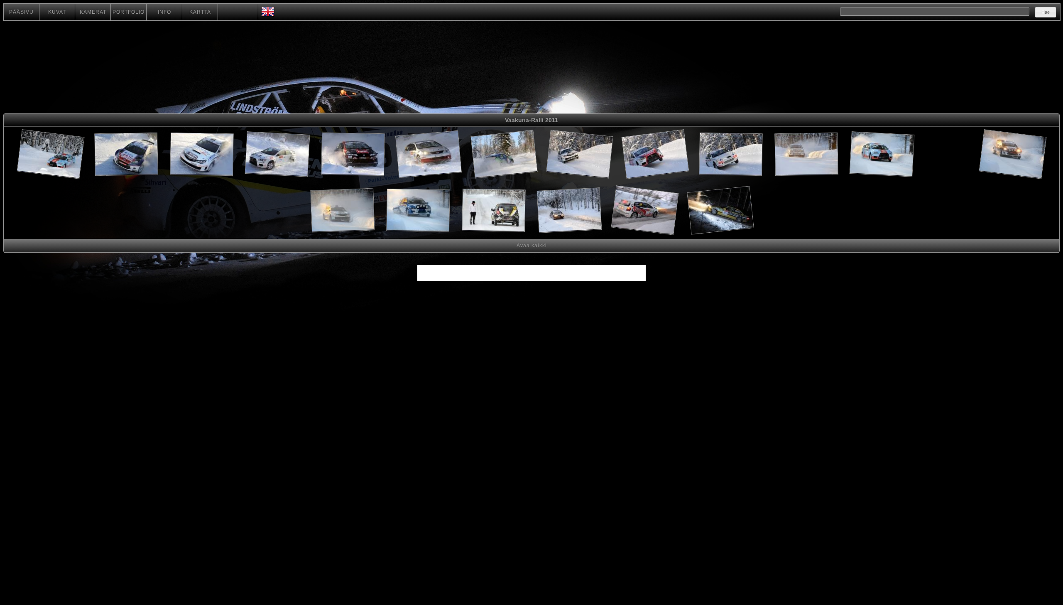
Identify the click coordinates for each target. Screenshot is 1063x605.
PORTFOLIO (129, 12)
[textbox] (934, 11)
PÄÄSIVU (21, 12)
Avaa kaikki (532, 245)
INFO (164, 12)
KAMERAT (93, 12)
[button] (1045, 12)
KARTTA (200, 12)
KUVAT (57, 12)
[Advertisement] (947, 156)
